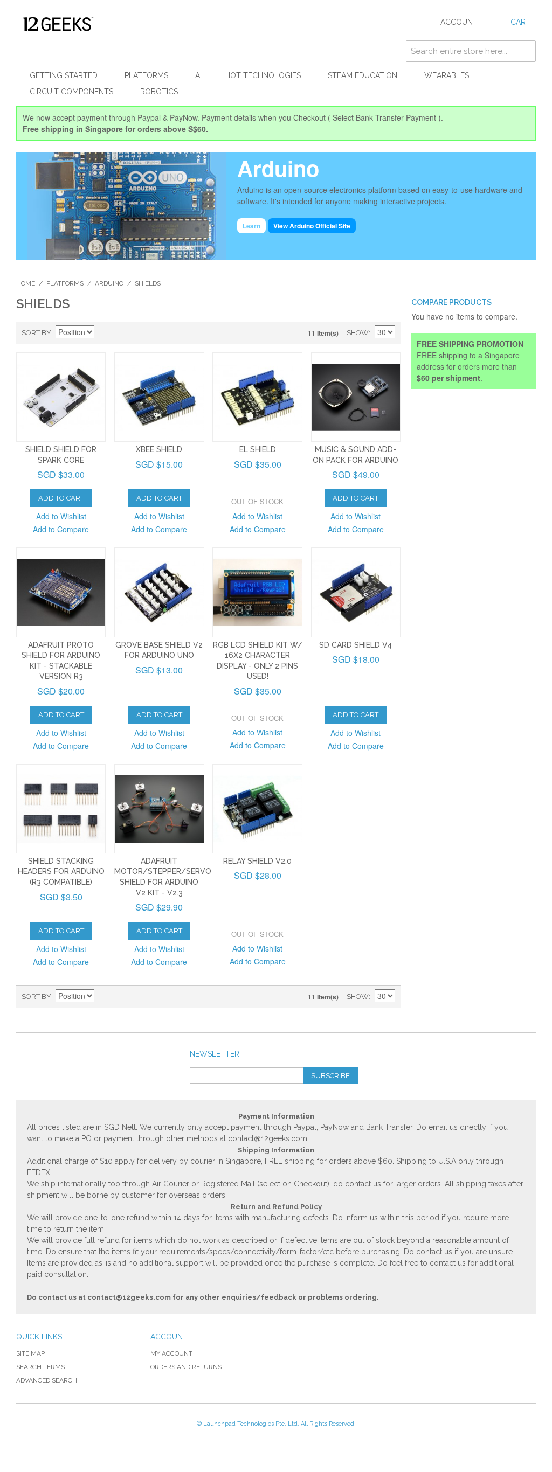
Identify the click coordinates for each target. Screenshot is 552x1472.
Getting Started (64, 75)
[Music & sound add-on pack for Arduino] (356, 397)
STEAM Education (362, 75)
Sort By (36, 333)
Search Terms (40, 1367)
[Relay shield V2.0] (257, 808)
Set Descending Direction (104, 333)
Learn (251, 226)
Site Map (30, 1353)
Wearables (446, 75)
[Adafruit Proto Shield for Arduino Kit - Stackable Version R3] (61, 592)
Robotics (159, 91)
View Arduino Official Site (311, 226)
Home (25, 283)
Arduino (109, 283)
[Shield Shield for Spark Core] (61, 397)
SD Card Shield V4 (355, 645)
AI (198, 75)
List (142, 333)
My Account (171, 1353)
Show (358, 333)
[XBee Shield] (159, 397)
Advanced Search (46, 1380)
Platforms (146, 75)
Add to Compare (61, 529)
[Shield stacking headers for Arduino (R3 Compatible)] (61, 808)
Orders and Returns (186, 1367)
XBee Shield (159, 449)
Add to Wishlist (61, 516)
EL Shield (257, 449)
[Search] (525, 51)
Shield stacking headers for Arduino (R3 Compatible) (61, 871)
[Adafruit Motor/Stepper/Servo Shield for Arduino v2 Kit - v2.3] (159, 808)
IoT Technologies (265, 75)
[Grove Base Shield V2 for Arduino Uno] (159, 592)
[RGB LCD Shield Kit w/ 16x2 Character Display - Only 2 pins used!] (257, 592)
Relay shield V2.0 (257, 861)
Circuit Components (71, 91)
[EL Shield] (257, 397)
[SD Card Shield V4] (356, 592)
